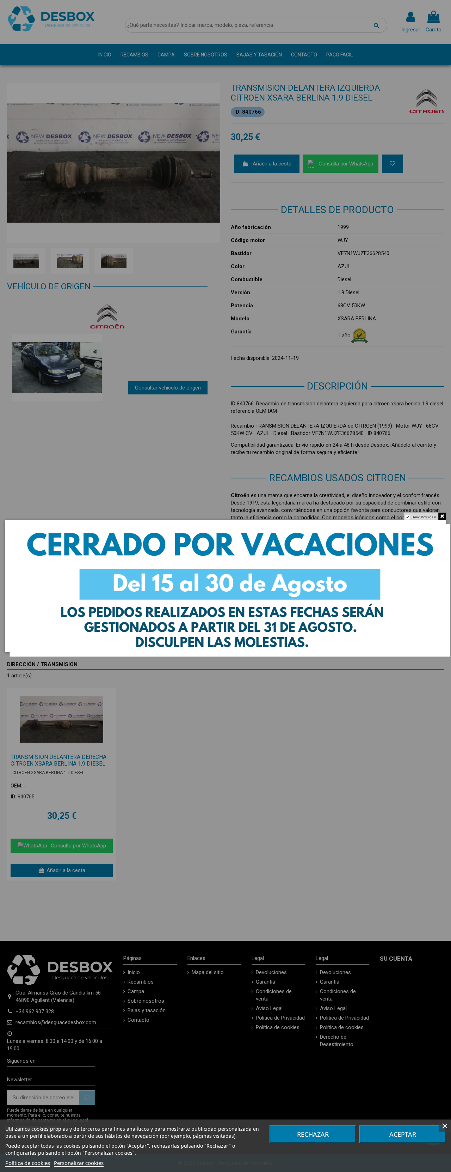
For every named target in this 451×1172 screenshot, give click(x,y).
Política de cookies (27, 1162)
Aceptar (402, 1134)
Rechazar (313, 1134)
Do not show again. (424, 517)
